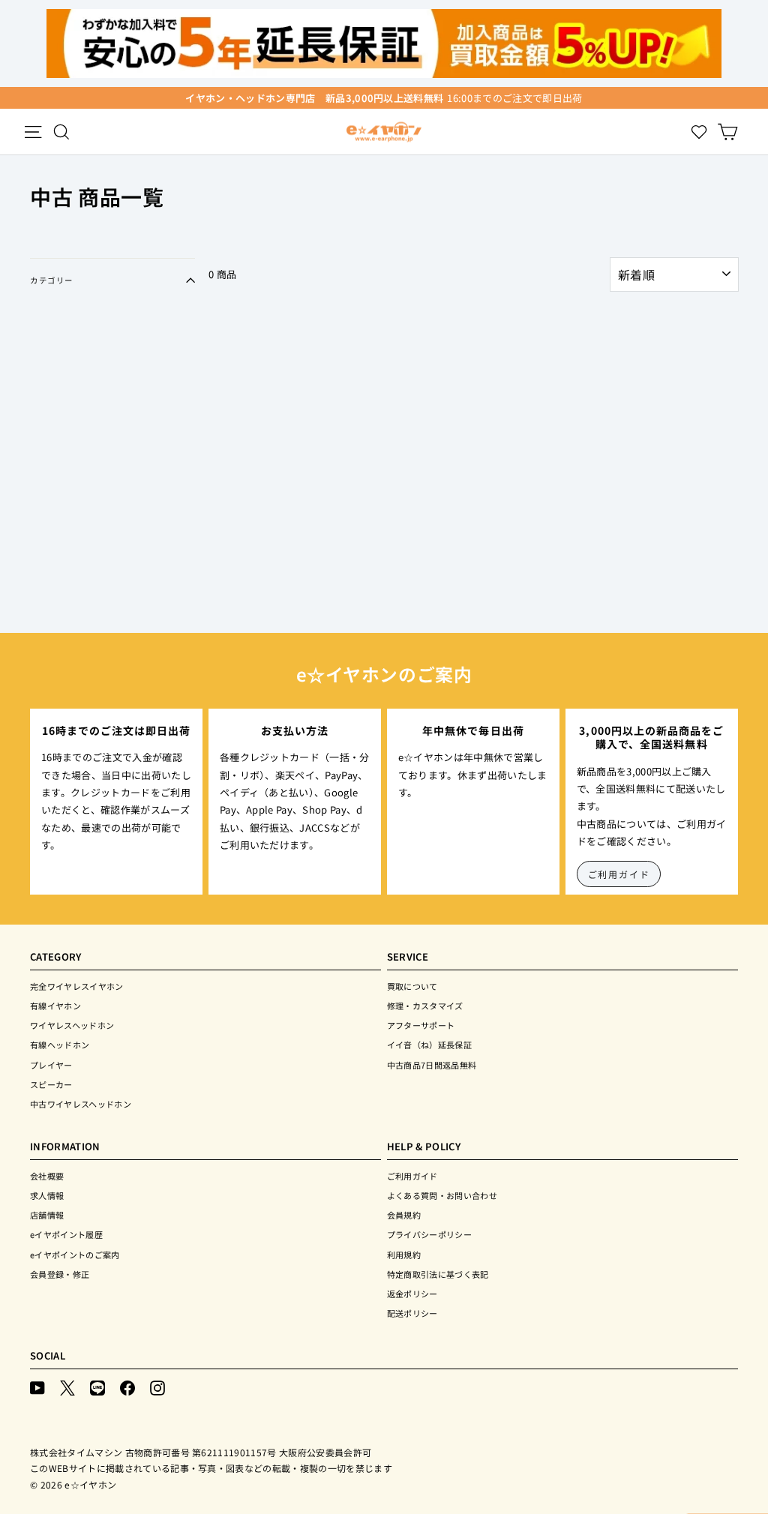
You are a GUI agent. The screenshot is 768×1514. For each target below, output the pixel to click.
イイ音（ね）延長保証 (429, 1045)
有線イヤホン (55, 1006)
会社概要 (47, 1176)
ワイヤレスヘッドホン (72, 1025)
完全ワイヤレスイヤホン (77, 986)
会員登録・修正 (59, 1274)
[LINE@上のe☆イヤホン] (97, 1387)
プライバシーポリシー (429, 1234)
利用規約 (404, 1255)
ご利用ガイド (619, 874)
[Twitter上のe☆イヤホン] (67, 1387)
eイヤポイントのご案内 (75, 1255)
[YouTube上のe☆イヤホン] (37, 1387)
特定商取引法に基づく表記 (438, 1274)
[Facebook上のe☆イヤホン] (127, 1387)
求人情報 (47, 1195)
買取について (412, 986)
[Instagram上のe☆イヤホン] (157, 1387)
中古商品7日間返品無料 (432, 1065)
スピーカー (51, 1084)
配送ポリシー (412, 1313)
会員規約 (404, 1215)
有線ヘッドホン (59, 1045)
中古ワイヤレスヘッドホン (80, 1104)
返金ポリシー (412, 1294)
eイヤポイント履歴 (66, 1234)
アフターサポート (421, 1025)
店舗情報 (47, 1215)
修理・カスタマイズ (425, 1006)
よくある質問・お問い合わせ (442, 1195)
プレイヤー (51, 1065)
